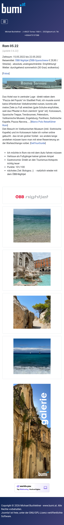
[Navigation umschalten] (4, 21)
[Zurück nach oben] (59, 519)
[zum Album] (32, 312)
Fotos (6, 73)
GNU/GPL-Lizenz (38, 512)
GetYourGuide (38, 143)
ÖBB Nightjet (22, 60)
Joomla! (5, 512)
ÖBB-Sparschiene (39, 60)
